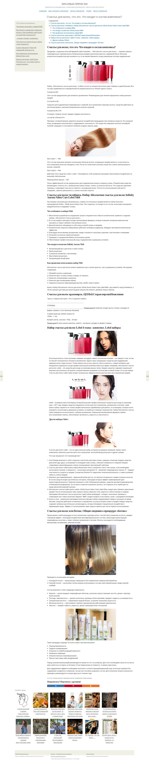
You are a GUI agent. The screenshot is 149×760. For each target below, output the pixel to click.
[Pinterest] (73, 686)
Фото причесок (100, 10)
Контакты (53, 754)
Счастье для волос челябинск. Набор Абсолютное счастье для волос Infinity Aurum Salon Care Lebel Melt (90, 25)
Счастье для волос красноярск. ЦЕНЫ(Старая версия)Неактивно (75, 35)
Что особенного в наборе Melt (64, 28)
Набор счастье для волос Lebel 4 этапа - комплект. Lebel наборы (75, 38)
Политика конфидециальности (58, 756)
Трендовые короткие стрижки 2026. (29, 27)
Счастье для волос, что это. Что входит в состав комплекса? (73, 23)
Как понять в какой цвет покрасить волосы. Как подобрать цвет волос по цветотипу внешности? (29, 32)
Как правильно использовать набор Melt (68, 33)
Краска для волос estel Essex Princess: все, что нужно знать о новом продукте (28, 62)
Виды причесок (77, 10)
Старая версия (78, 678)
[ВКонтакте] (56, 686)
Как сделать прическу (58, 10)
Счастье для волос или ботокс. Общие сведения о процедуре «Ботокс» (77, 42)
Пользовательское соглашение (64, 754)
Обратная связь (90, 754)
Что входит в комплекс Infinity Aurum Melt (68, 30)
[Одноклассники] (90, 686)
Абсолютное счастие (68, 678)
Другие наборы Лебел (61, 40)
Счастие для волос (58, 678)
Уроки (88, 10)
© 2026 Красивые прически (21, 754)
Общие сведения (87, 678)
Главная (43, 10)
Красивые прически (74, 4)
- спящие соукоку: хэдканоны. (27, 38)
